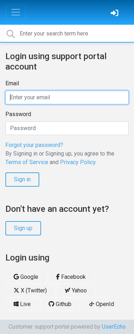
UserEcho (114, 326)
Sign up (23, 228)
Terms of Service (26, 162)
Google (28, 276)
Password (18, 114)
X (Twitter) (33, 290)
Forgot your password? (34, 145)
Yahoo (78, 290)
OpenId (104, 304)
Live (25, 304)
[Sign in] (115, 13)
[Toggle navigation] (16, 12)
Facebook (73, 276)
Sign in (22, 179)
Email (12, 83)
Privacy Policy (77, 162)
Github (62, 304)
